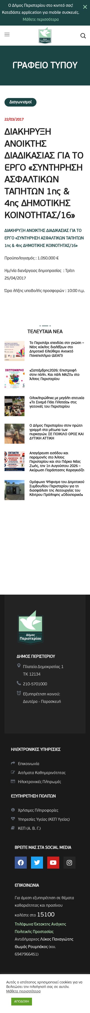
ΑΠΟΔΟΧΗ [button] (21, 1001)
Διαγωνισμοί (21, 102)
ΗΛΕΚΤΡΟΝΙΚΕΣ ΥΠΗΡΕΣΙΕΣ (35, 750)
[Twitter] (37, 863)
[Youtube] (53, 863)
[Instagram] (70, 863)
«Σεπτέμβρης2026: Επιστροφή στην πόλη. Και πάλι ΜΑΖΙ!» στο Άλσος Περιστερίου (55, 375)
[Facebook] (21, 863)
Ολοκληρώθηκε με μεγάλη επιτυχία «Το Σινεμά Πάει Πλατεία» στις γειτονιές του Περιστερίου (57, 402)
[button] (83, 36)
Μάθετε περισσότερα (41, 20)
